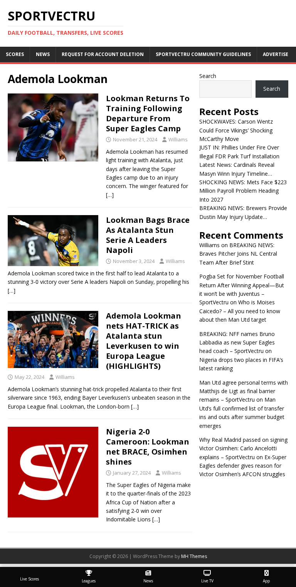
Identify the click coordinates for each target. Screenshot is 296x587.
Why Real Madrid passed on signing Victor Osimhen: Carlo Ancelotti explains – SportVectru (243, 448)
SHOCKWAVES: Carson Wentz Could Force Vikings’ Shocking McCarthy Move (236, 130)
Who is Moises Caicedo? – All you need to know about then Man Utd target (239, 311)
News (43, 54)
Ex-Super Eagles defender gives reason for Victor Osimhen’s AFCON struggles (242, 465)
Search (207, 76)
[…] (110, 194)
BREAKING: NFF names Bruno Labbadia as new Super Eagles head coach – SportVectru (237, 342)
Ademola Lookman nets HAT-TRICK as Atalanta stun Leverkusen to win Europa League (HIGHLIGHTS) (143, 340)
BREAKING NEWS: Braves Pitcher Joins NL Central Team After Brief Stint (238, 253)
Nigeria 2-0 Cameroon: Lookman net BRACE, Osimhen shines (147, 446)
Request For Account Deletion (103, 54)
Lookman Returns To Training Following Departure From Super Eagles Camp (148, 113)
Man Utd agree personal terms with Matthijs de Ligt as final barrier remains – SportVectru (243, 391)
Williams (178, 139)
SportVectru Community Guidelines (203, 54)
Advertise (275, 54)
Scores (15, 54)
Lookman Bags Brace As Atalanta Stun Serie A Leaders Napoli (148, 235)
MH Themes (194, 556)
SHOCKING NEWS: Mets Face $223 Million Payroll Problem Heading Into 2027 (243, 190)
